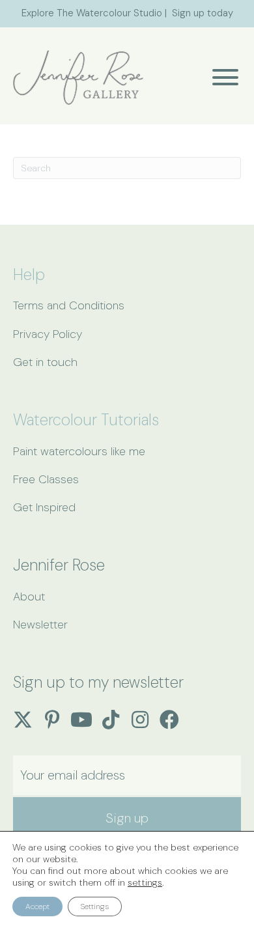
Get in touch (45, 362)
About (29, 596)
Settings (95, 906)
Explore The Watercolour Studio (91, 13)
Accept (37, 906)
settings (145, 882)
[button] (222, 77)
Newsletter (40, 624)
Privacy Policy (47, 334)
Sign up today (202, 13)
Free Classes (46, 479)
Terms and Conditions (68, 305)
